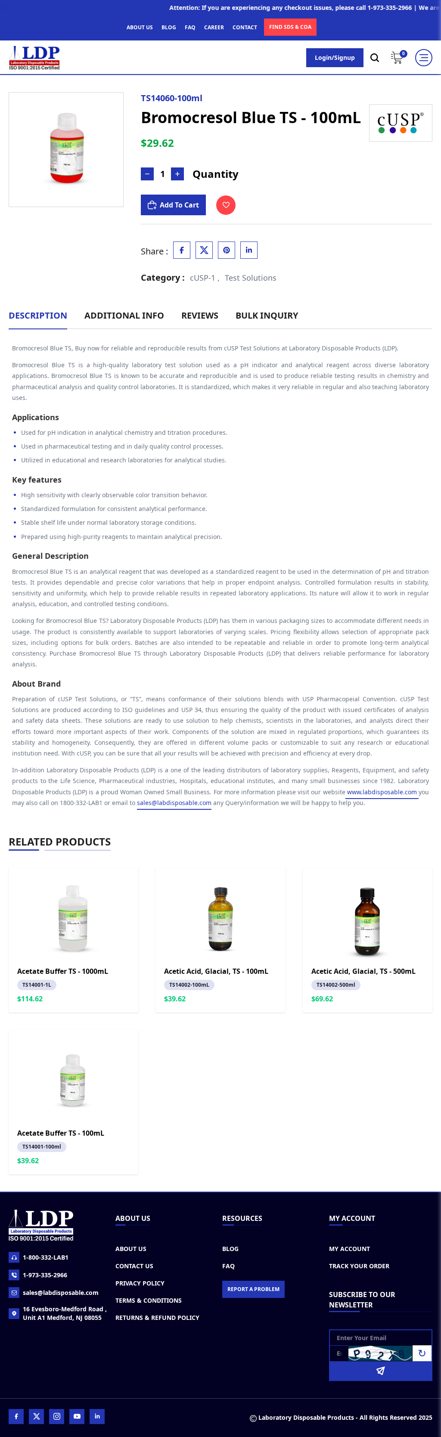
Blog (230, 1249)
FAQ (190, 27)
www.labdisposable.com (382, 792)
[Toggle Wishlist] (226, 205)
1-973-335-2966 (45, 1275)
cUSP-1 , (205, 278)
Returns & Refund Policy (157, 1317)
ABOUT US (140, 27)
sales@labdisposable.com (174, 803)
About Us (130, 1249)
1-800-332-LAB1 (45, 1257)
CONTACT (245, 27)
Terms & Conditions (148, 1300)
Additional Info (124, 315)
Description (38, 315)
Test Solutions (250, 278)
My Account (349, 1249)
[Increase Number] (177, 173)
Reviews (199, 315)
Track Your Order (359, 1266)
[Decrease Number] (147, 173)
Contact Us (134, 1266)
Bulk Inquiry (267, 315)
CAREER (214, 27)
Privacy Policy (140, 1283)
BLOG (168, 27)
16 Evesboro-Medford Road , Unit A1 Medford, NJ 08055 (65, 1313)
